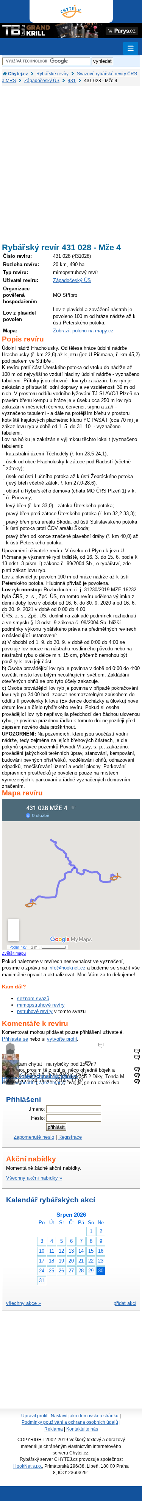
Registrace (70, 1137)
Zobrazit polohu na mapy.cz (83, 331)
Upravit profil (34, 1416)
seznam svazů (33, 998)
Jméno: (37, 1109)
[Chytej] (71, 11)
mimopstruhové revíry (41, 1005)
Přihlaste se (15, 1039)
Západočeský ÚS (72, 280)
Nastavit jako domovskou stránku (85, 1416)
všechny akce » (23, 1303)
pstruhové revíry (35, 1011)
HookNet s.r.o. (27, 1466)
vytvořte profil (62, 1039)
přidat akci (125, 1303)
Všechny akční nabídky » (34, 1178)
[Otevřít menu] (130, 48)
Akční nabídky (31, 1159)
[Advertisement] (71, 161)
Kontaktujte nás (82, 1429)
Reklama (53, 1429)
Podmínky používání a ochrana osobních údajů (70, 1422)
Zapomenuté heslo (34, 1137)
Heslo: (38, 1118)
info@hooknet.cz (67, 968)
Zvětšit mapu (14, 953)
